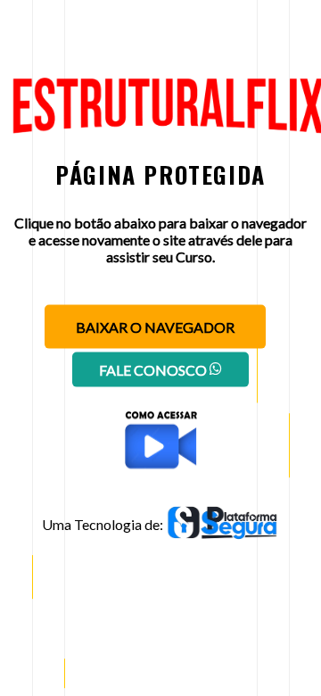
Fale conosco (154, 369)
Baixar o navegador (155, 327)
